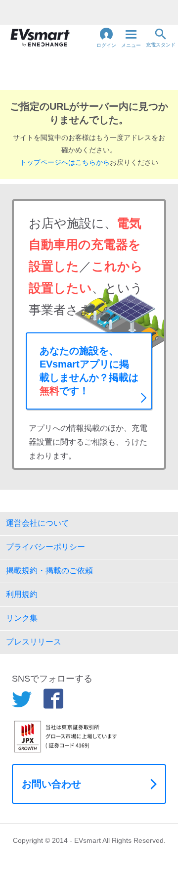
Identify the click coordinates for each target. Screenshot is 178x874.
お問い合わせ (51, 784)
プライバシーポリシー (45, 547)
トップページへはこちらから (65, 162)
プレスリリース (33, 642)
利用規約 (22, 594)
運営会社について (37, 523)
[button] (106, 37)
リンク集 (22, 618)
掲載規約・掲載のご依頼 (49, 570)
